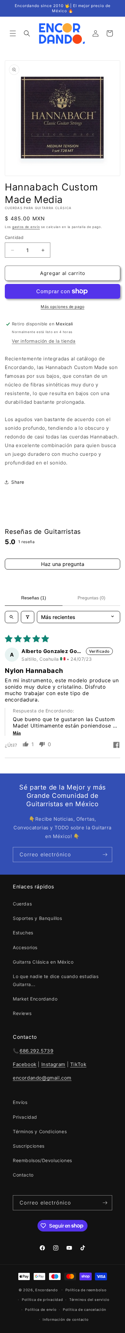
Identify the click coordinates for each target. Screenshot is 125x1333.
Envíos (20, 1102)
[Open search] (11, 617)
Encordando (46, 1289)
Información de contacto (65, 1319)
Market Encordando (35, 999)
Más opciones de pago (62, 306)
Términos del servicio (89, 1299)
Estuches (23, 932)
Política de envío (40, 1309)
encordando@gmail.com (42, 1078)
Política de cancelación (84, 1309)
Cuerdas (22, 903)
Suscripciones (29, 1146)
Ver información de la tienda (44, 341)
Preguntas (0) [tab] (91, 597)
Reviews (22, 1013)
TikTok (78, 1064)
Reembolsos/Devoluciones (42, 1160)
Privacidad (25, 1117)
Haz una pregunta (62, 564)
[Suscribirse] (105, 854)
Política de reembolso (86, 1290)
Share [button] (17, 482)
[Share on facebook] (116, 745)
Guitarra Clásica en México (43, 962)
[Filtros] (27, 617)
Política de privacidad (42, 1299)
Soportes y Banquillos (37, 918)
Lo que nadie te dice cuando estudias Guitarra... (56, 980)
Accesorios (25, 947)
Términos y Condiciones (40, 1131)
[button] (13, 33)
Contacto (23, 1175)
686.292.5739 (36, 1051)
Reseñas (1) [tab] (33, 597)
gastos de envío (26, 227)
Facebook (25, 1064)
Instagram (53, 1064)
